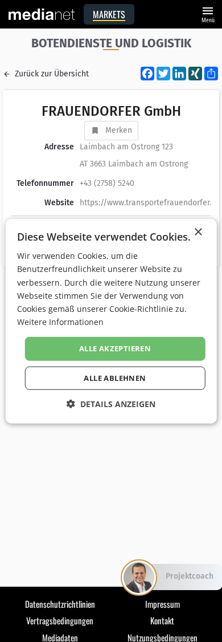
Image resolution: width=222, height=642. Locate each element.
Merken (118, 130)
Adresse (59, 147)
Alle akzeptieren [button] (115, 348)
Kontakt (162, 620)
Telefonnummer (45, 183)
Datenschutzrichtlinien (60, 604)
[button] (111, 403)
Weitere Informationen (60, 321)
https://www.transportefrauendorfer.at (149, 203)
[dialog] (111, 321)
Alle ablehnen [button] (115, 377)
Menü (208, 13)
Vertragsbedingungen (59, 620)
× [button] (198, 232)
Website (59, 203)
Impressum (162, 604)
